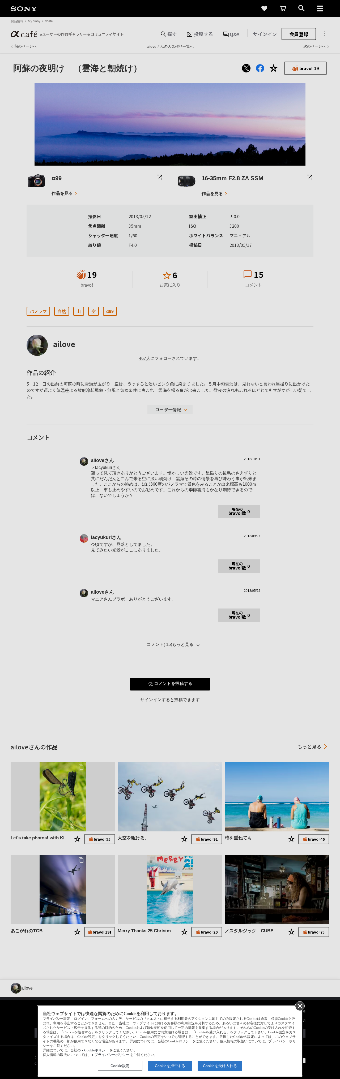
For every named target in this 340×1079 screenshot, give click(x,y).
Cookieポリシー (96, 1050)
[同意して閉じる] (299, 1005)
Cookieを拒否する (170, 1066)
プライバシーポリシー (112, 1055)
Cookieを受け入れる (220, 1066)
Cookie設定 (120, 1066)
